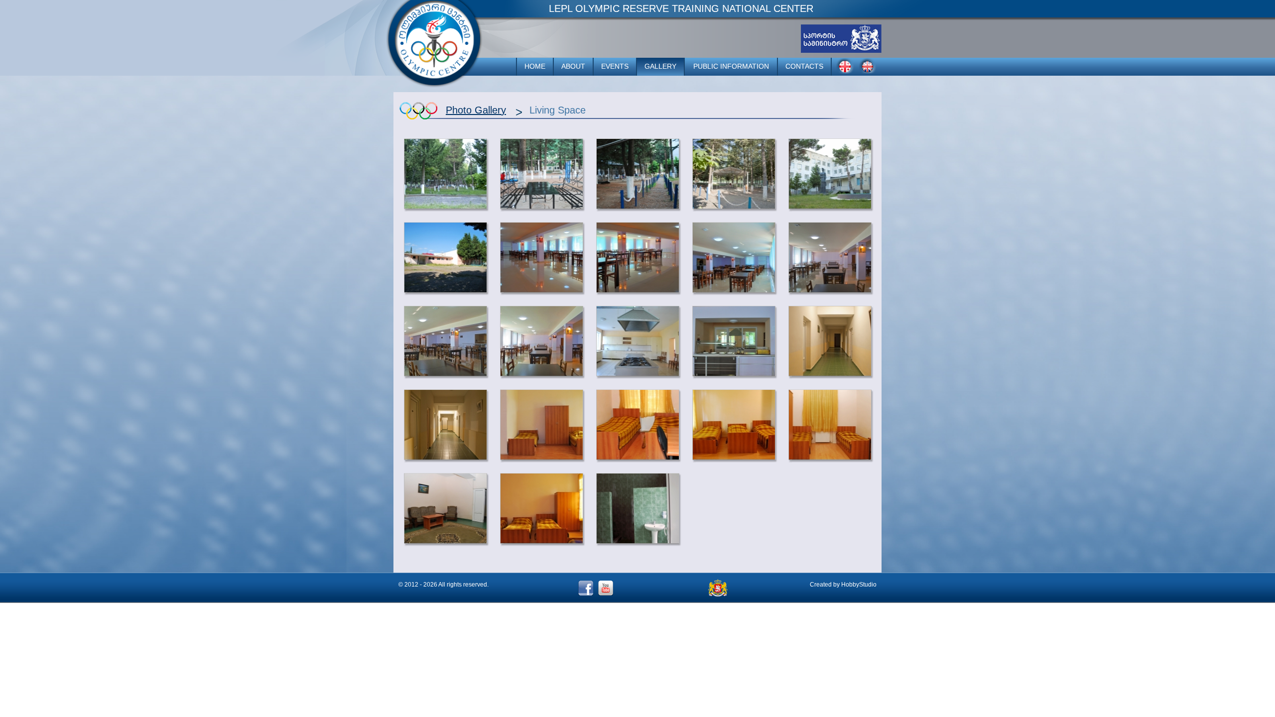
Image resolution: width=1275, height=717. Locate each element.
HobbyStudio (859, 584)
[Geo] (845, 66)
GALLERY (660, 66)
